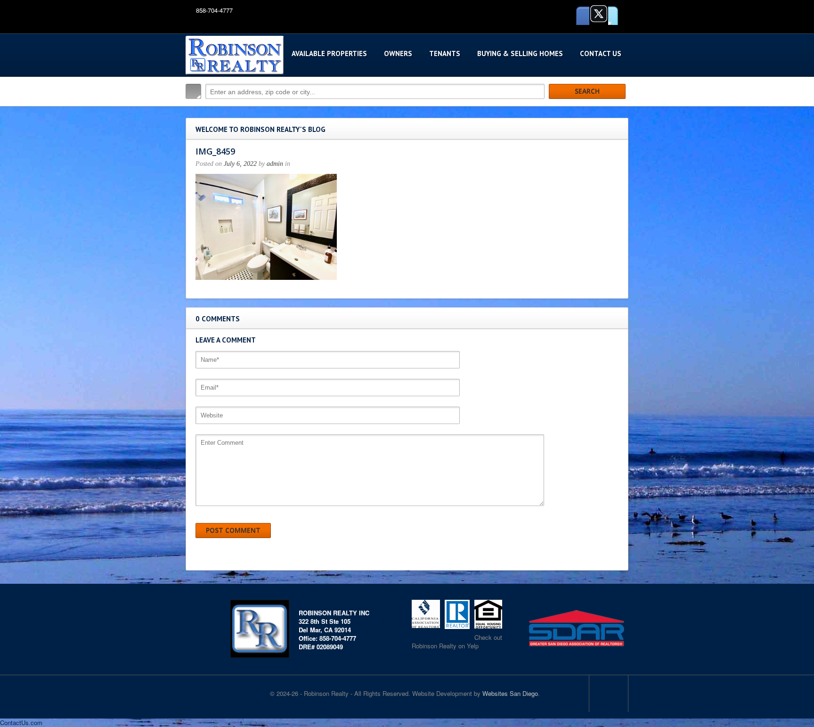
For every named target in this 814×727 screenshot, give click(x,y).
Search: (193, 91)
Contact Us (600, 53)
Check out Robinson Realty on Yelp (457, 641)
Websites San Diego (510, 693)
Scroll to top (608, 693)
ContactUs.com (21, 722)
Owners (398, 53)
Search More (617, 111)
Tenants (444, 53)
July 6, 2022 (240, 163)
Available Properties (329, 53)
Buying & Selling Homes (520, 53)
